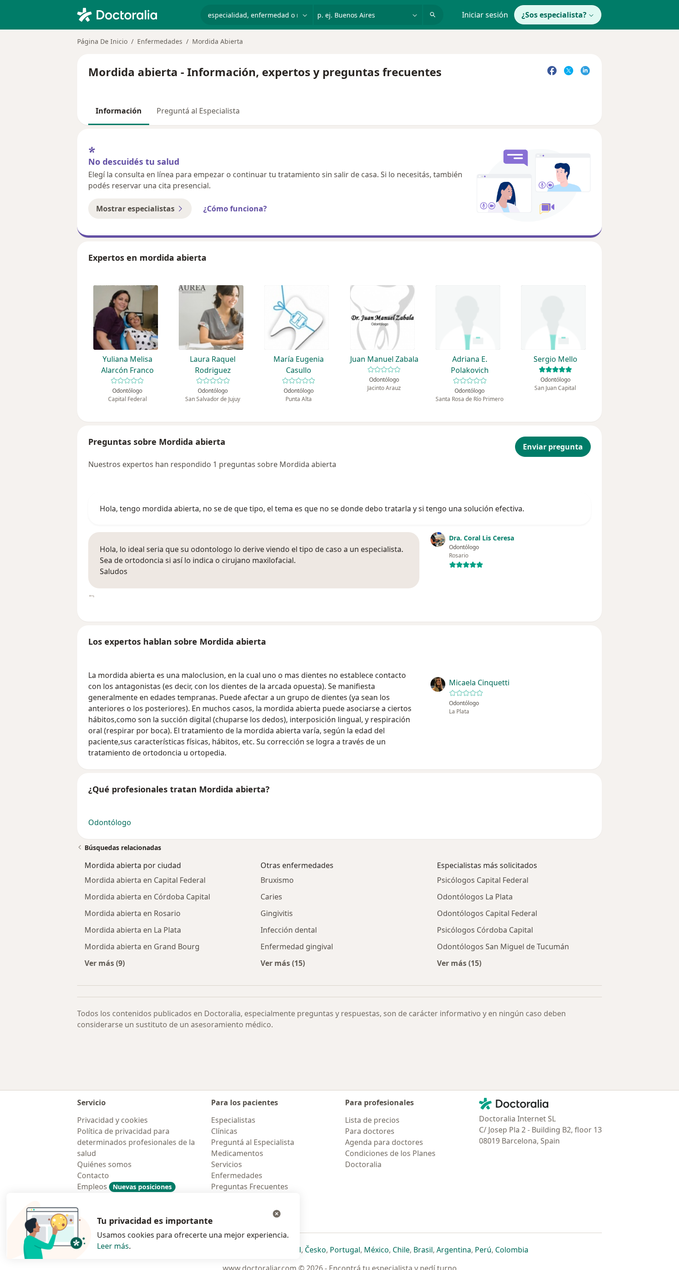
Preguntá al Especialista (198, 111)
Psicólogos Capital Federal (482, 880)
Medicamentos (237, 1153)
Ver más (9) (105, 963)
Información (119, 111)
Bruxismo (277, 880)
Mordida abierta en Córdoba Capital (147, 897)
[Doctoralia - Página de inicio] (135, 14)
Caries (271, 897)
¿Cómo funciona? (235, 209)
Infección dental (289, 930)
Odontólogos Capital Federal (487, 913)
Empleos (124, 1186)
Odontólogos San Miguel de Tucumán (503, 946)
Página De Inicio (102, 41)
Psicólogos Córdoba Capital (485, 930)
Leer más (113, 1246)
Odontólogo (109, 822)
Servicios (226, 1164)
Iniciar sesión (485, 15)
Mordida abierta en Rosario (133, 913)
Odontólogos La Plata (475, 897)
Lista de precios (372, 1120)
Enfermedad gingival (297, 946)
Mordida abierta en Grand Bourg (142, 946)
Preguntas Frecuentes (249, 1186)
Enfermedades (159, 41)
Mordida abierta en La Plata (133, 930)
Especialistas (233, 1120)
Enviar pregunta (553, 447)
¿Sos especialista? (554, 15)
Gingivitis (277, 913)
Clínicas (224, 1131)
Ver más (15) (283, 963)
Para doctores (369, 1131)
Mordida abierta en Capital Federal (145, 880)
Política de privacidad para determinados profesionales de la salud (136, 1142)
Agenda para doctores (384, 1142)
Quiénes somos (104, 1164)
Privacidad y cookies (112, 1120)
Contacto (93, 1175)
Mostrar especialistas (135, 209)
